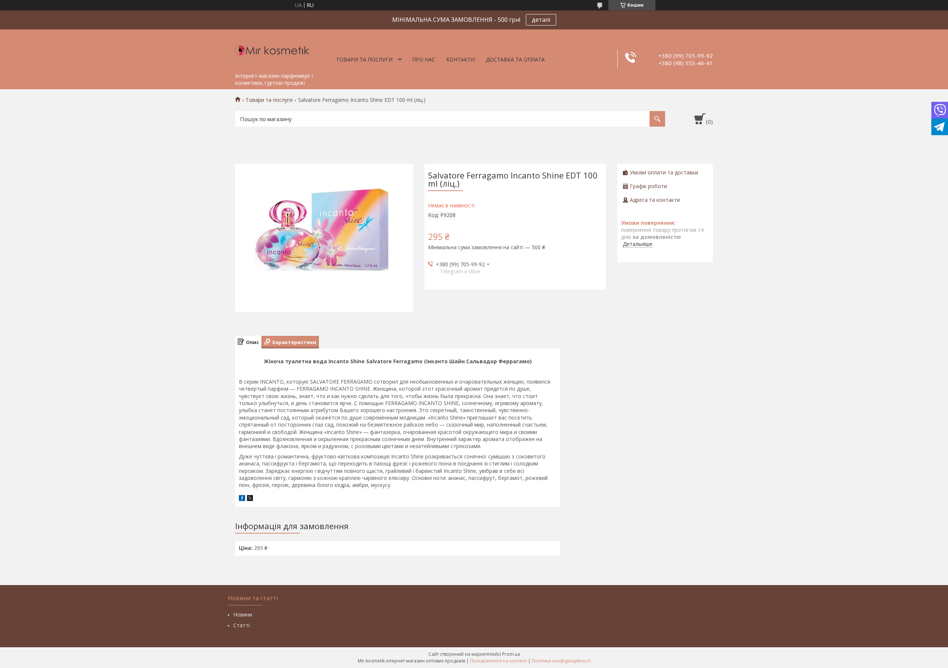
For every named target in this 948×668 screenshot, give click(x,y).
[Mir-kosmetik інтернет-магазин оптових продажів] (272, 49)
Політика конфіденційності (561, 661)
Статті (241, 625)
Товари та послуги (364, 59)
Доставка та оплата (515, 59)
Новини (242, 614)
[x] (250, 498)
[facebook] (242, 498)
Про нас (423, 59)
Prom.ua (511, 654)
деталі (541, 20)
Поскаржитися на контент (498, 661)
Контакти (460, 59)
